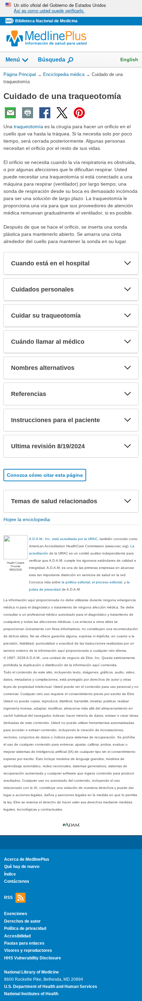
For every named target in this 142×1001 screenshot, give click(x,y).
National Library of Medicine (31, 972)
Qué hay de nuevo (21, 866)
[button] (127, 263)
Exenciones (15, 913)
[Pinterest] (79, 113)
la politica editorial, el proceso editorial (92, 582)
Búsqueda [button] (51, 60)
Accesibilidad (17, 936)
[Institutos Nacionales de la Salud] (10, 21)
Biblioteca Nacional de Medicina (46, 21)
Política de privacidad (25, 928)
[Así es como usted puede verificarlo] (71, 8)
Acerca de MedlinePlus (26, 859)
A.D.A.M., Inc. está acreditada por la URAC (63, 539)
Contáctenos (16, 881)
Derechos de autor (22, 921)
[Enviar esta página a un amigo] (10, 113)
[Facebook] (45, 113)
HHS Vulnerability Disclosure (32, 958)
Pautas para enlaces (24, 943)
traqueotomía (28, 126)
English (129, 59)
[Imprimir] (27, 113)
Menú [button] (13, 60)
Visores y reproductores (28, 950)
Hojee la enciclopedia (26, 519)
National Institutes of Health (31, 993)
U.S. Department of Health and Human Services (50, 986)
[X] (62, 113)
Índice (10, 874)
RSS (8, 897)
